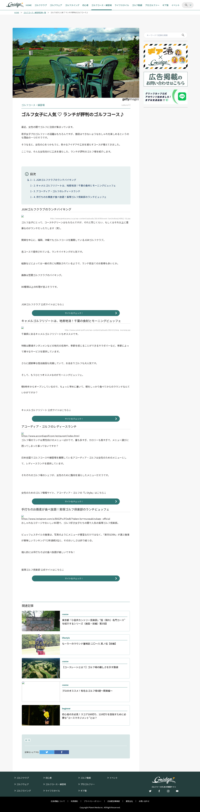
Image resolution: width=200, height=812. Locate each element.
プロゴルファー (88, 784)
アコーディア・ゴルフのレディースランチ (58, 191)
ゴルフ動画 (86, 778)
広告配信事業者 (113, 801)
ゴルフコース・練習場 (56, 784)
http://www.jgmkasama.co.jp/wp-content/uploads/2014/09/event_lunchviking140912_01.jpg (90, 218)
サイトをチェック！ (74, 313)
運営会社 (129, 801)
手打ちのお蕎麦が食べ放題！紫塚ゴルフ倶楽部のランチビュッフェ (71, 197)
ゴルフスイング (24, 791)
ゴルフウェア (23, 784)
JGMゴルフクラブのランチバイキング (56, 179)
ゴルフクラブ (23, 778)
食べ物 (27, 740)
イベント (114, 778)
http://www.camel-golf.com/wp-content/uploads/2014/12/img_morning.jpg (97, 330)
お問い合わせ (144, 801)
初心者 (49, 778)
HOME (16, 12)
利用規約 (74, 801)
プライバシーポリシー (92, 801)
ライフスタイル (53, 791)
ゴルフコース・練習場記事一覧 (35, 12)
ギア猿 (84, 791)
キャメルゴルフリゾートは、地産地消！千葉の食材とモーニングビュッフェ (76, 185)
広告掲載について (58, 801)
